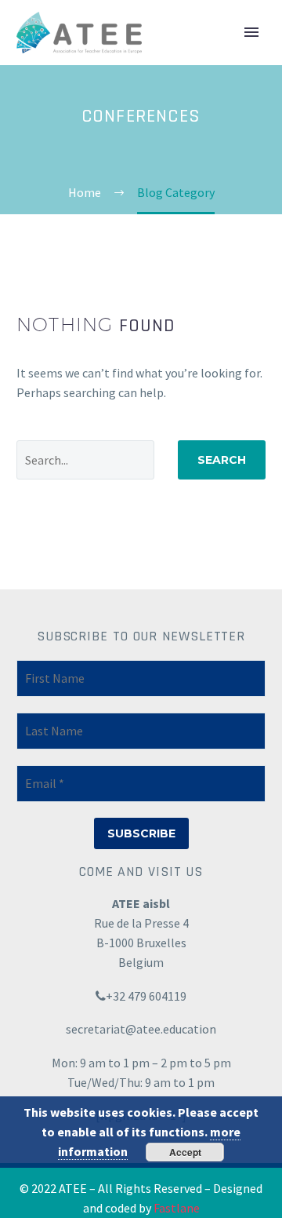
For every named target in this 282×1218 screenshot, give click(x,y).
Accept (185, 1152)
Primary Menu (251, 32)
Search (221, 460)
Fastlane (177, 1208)
